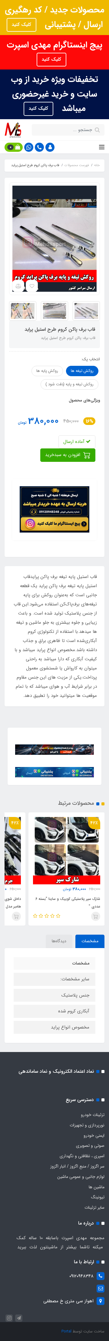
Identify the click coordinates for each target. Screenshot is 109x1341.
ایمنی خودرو (94, 1135)
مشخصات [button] (89, 941)
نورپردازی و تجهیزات (87, 1125)
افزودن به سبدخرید (63, 454)
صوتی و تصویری (90, 1145)
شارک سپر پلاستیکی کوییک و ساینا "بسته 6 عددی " (67, 902)
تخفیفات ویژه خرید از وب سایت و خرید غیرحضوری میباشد (54, 94)
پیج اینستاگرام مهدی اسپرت (54, 45)
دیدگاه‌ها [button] (59, 941)
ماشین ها (96, 1187)
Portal (66, 1331)
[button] (49, 147)
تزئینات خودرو (92, 1114)
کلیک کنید (21, 24)
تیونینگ (97, 1197)
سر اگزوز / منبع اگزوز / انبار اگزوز (77, 1166)
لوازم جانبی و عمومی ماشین (80, 1176)
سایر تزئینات (94, 1207)
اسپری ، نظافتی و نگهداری (82, 1156)
